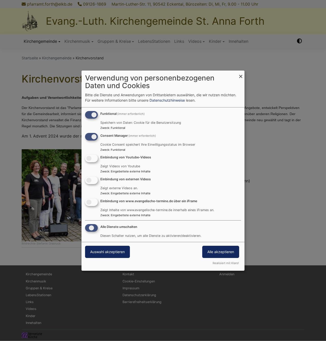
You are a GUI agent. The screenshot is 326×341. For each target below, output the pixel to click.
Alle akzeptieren (220, 252)
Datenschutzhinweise (167, 100)
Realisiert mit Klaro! (226, 263)
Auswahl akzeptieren (107, 252)
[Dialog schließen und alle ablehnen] (240, 73)
